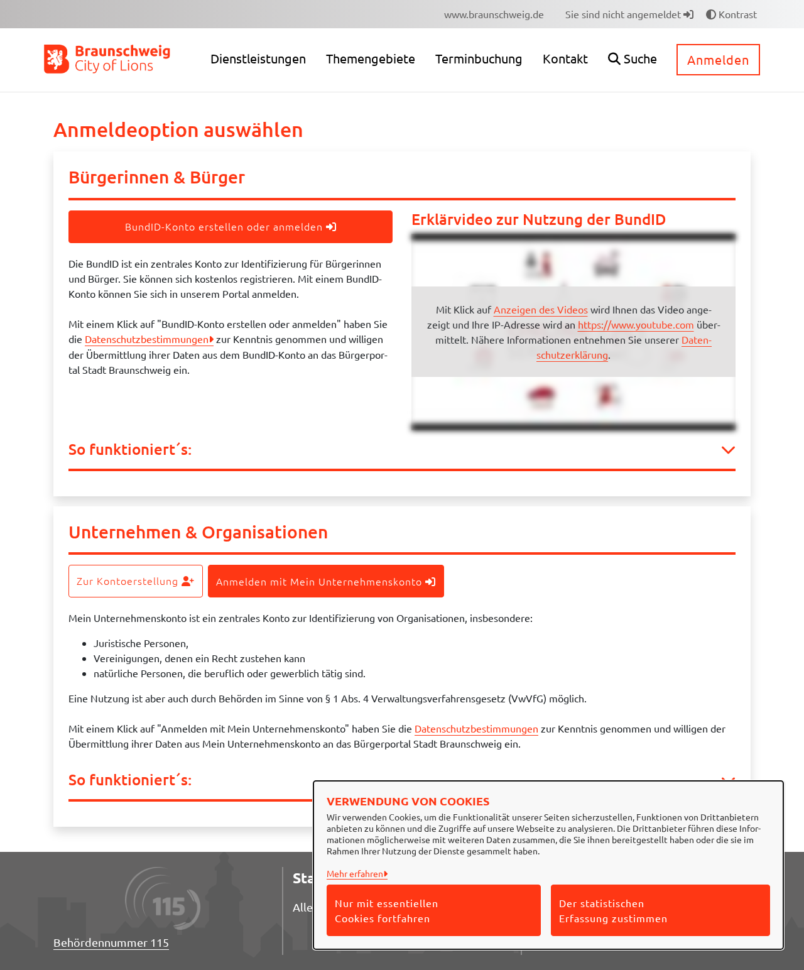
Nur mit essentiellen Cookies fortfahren (386, 910)
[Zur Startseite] (107, 58)
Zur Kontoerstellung (129, 580)
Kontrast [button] (736, 14)
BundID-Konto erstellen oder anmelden (225, 226)
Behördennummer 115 (111, 942)
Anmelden (718, 59)
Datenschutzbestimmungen (147, 338)
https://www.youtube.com (636, 324)
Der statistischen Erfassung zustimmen (613, 910)
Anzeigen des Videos (541, 309)
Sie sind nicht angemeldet (624, 14)
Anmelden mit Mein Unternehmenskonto (320, 581)
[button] (632, 60)
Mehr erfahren (355, 873)
